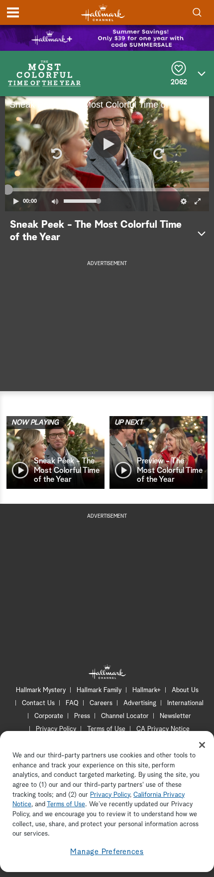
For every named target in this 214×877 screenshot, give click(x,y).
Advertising (139, 703)
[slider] (107, 189)
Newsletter (175, 716)
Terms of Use (106, 729)
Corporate (48, 716)
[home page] (103, 12)
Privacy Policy (56, 729)
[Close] (202, 745)
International (185, 703)
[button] (55, 153)
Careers (101, 703)
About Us (185, 690)
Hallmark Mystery (41, 690)
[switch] (54, 201)
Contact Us (38, 703)
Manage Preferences (107, 852)
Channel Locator (125, 716)
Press (82, 716)
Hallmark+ (146, 690)
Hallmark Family (99, 690)
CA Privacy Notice (163, 729)
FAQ (72, 703)
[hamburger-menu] (13, 12)
